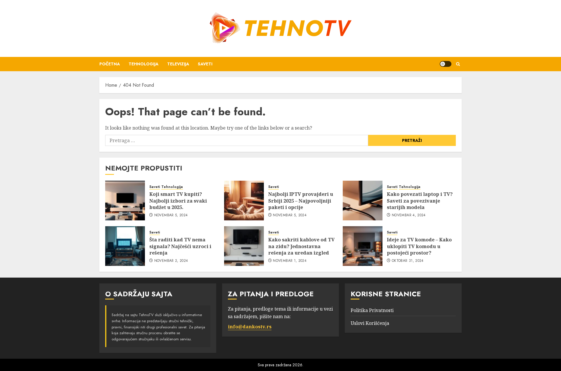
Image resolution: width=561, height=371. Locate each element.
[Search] (458, 64)
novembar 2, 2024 (171, 261)
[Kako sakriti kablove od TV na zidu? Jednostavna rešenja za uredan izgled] (244, 246)
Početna (109, 64)
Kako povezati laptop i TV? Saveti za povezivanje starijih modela (420, 200)
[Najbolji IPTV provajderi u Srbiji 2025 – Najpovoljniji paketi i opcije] (244, 200)
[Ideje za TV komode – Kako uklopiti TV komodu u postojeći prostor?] (362, 246)
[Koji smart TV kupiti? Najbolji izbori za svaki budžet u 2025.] (125, 200)
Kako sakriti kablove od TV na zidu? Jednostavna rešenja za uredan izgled (301, 246)
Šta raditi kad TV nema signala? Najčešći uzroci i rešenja (180, 246)
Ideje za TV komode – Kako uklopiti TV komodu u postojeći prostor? (419, 246)
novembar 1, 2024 (290, 261)
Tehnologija (143, 64)
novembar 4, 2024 (409, 215)
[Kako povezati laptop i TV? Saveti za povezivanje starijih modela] (362, 200)
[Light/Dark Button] (445, 64)
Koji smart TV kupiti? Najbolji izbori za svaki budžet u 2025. (178, 200)
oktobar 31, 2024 (408, 261)
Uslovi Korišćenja (370, 323)
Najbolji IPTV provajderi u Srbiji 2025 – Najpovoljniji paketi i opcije (300, 200)
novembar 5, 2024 (171, 215)
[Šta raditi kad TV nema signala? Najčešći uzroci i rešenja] (125, 246)
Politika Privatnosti (372, 310)
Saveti (205, 64)
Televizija (178, 64)
